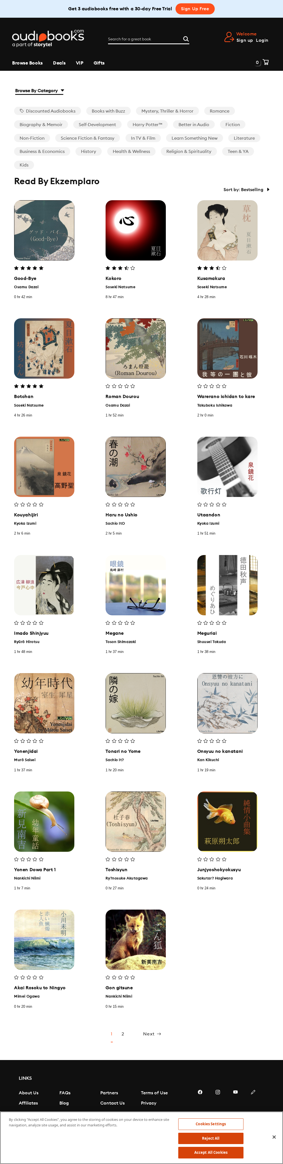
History (88, 151)
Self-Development (97, 125)
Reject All (210, 1138)
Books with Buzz (108, 111)
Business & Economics (42, 151)
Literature (244, 138)
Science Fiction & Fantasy (87, 138)
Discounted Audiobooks (50, 111)
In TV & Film (143, 138)
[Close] (274, 1137)
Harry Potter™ (147, 125)
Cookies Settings (211, 1123)
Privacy (148, 1103)
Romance (219, 111)
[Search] (186, 38)
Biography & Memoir (41, 125)
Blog (64, 1103)
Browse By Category (37, 90)
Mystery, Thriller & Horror (167, 111)
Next (150, 1034)
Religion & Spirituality (188, 151)
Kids (24, 165)
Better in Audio (194, 125)
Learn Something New (195, 138)
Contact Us (112, 1103)
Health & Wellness (131, 151)
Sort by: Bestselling (244, 190)
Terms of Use (154, 1093)
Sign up (245, 40)
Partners (109, 1093)
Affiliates (28, 1103)
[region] (141, 1137)
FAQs (64, 1093)
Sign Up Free (195, 9)
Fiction (233, 125)
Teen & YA (238, 151)
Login (262, 40)
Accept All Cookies (210, 1152)
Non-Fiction (32, 138)
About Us (28, 1093)
